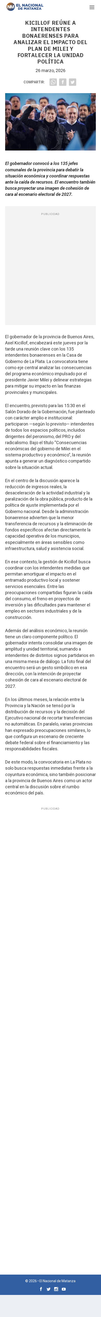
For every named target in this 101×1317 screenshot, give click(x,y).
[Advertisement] (50, 269)
